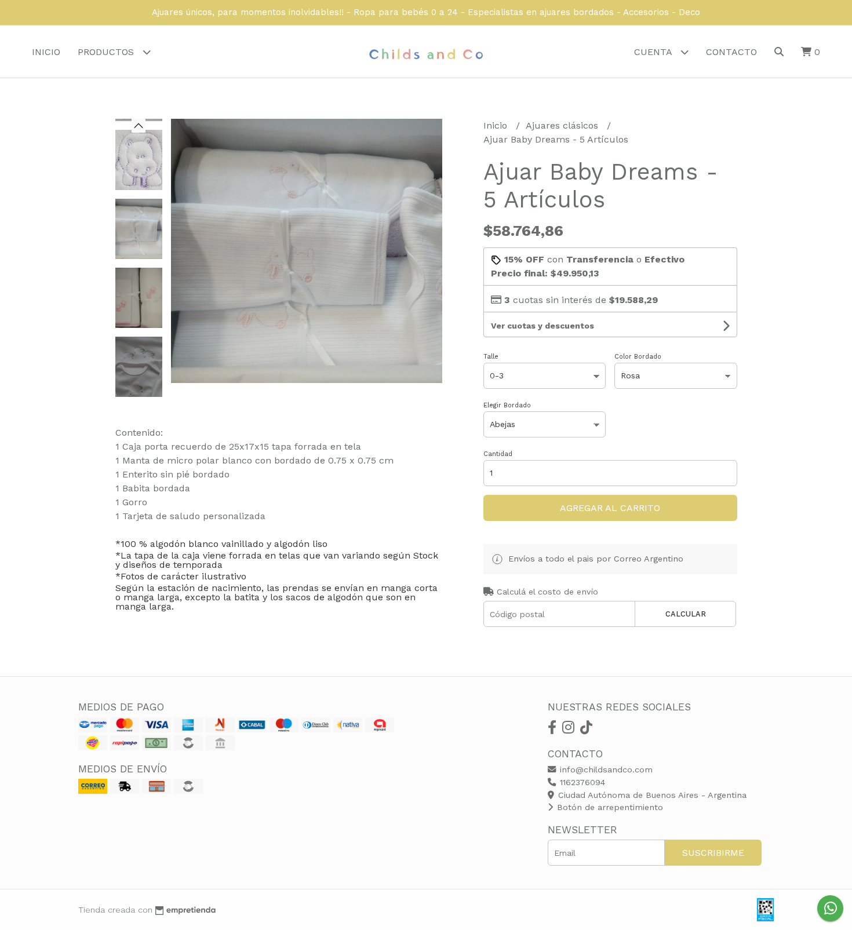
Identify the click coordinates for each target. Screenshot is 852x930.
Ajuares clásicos (563, 125)
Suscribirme (713, 852)
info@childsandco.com (605, 769)
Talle (490, 356)
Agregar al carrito (610, 507)
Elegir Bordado (507, 405)
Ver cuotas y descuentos (542, 325)
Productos (107, 51)
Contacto (731, 51)
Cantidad (497, 454)
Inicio (46, 51)
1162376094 (581, 782)
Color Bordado (637, 356)
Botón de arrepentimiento (608, 807)
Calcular (685, 614)
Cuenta (654, 51)
